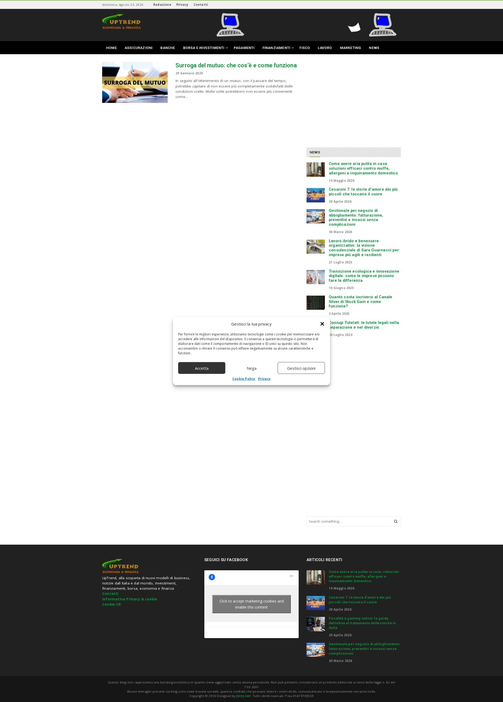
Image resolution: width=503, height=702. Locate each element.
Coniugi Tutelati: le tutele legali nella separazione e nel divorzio (364, 325)
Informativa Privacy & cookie (129, 599)
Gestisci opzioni (301, 368)
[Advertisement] (351, 98)
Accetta (202, 368)
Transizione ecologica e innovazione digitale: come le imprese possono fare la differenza (364, 276)
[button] (322, 324)
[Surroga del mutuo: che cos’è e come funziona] (135, 82)
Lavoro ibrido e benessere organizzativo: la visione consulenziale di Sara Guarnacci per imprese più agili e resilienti (364, 248)
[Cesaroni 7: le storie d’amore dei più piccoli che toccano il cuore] (316, 195)
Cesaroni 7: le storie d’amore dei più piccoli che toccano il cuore (363, 191)
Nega (251, 368)
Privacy (264, 379)
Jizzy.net (243, 696)
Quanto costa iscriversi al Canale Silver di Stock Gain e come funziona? (360, 302)
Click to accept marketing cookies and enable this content (252, 604)
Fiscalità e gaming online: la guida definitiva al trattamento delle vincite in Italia (362, 623)
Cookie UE (111, 604)
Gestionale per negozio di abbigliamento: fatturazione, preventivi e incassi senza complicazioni (356, 217)
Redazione (162, 5)
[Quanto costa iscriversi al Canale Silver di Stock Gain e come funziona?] (316, 303)
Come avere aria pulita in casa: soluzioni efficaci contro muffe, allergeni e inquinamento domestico (363, 168)
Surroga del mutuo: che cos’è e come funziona (236, 65)
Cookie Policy (243, 379)
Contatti (201, 5)
